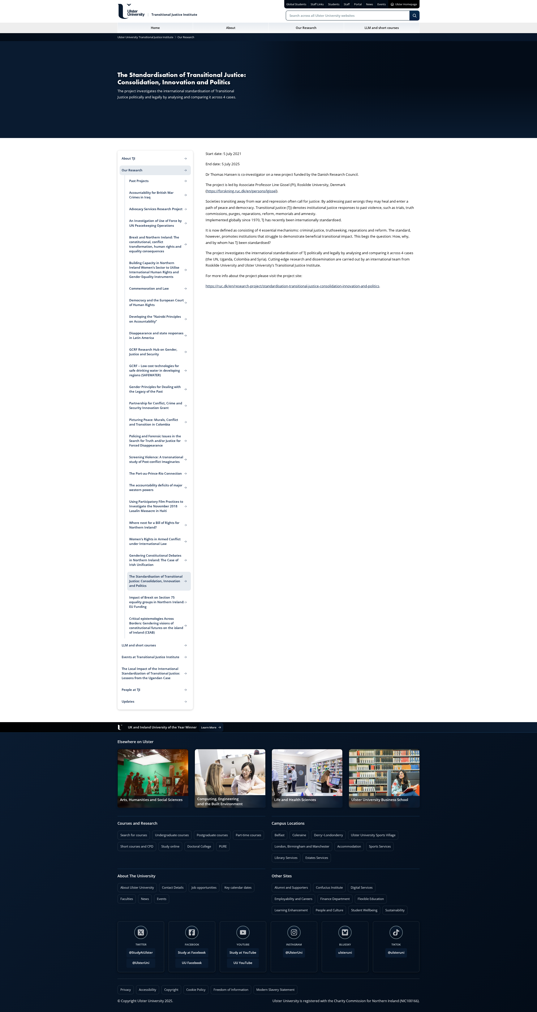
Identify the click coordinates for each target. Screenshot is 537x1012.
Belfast (278, 834)
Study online (168, 845)
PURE (223, 846)
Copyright (171, 989)
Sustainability (393, 909)
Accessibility (147, 989)
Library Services (284, 856)
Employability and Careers (292, 897)
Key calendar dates (238, 887)
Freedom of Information (231, 989)
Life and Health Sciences (295, 799)
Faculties (126, 899)
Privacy (125, 989)
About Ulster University (137, 887)
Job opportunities (204, 887)
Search (414, 15)
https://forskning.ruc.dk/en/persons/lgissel (241, 191)
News (143, 897)
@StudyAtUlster (141, 953)
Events (160, 897)
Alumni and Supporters (290, 886)
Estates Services (315, 856)
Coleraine (297, 834)
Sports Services (378, 845)
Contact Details (173, 887)
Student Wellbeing (362, 909)
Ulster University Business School (379, 799)
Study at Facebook (192, 953)
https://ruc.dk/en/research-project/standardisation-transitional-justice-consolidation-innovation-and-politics (292, 286)
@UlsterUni (137, 962)
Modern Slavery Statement (275, 989)
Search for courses (133, 835)
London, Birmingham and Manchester (302, 846)
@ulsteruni (394, 951)
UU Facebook (192, 963)
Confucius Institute (328, 886)
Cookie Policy (196, 989)
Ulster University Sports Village (373, 835)
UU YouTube (242, 963)
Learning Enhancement (290, 909)
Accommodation (347, 845)
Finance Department (333, 897)
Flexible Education (369, 897)
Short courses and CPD (135, 845)
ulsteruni (345, 953)
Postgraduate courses (211, 834)
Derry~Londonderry (327, 834)
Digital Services (360, 886)
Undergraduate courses (170, 834)
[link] (152, 778)
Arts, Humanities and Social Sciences (151, 799)
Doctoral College (197, 845)
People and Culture (328, 909)
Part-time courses (247, 834)
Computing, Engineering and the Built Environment (220, 801)
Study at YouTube (242, 953)
